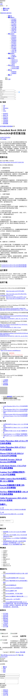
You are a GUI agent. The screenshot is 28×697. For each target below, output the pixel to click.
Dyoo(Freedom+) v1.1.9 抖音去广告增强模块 (15, 434)
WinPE (13, 64)
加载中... (3, 504)
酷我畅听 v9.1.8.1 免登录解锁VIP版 (12, 544)
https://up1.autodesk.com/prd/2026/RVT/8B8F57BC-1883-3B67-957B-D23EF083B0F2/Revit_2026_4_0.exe (14, 309)
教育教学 (13, 42)
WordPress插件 (15, 68)
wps (4, 105)
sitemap (17, 652)
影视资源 (13, 71)
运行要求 (5, 693)
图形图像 (13, 20)
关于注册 (5, 626)
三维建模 (5, 380)
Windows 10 (14, 61)
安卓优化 (13, 37)
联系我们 (5, 625)
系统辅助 (13, 29)
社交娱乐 (13, 24)
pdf (4, 109)
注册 (1, 4)
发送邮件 (3, 687)
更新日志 (5, 690)
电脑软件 (5, 118)
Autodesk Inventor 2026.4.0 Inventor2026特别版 (15, 414)
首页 (1, 126)
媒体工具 (13, 22)
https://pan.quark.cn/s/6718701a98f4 (15, 291)
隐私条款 (5, 618)
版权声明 (5, 616)
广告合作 (5, 623)
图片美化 (13, 47)
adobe (4, 111)
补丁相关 (13, 32)
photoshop (5, 108)
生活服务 (13, 48)
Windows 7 (14, 62)
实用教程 (13, 73)
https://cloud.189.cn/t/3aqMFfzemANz (15, 298)
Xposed (13, 55)
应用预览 (5, 691)
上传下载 (13, 27)
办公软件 (13, 19)
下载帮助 (5, 621)
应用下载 (5, 695)
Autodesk (5, 383)
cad (4, 106)
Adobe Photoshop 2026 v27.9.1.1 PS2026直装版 (15, 409)
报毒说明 (5, 620)
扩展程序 (13, 56)
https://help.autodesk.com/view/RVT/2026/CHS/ (12, 162)
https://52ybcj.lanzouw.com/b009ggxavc (11, 350)
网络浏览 (13, 25)
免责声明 (5, 615)
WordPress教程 (15, 66)
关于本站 (5, 613)
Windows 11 (14, 59)
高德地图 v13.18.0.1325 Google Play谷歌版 (14, 531)
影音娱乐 (13, 38)
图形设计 (5, 381)
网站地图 (22, 652)
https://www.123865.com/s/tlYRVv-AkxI (16, 297)
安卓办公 (13, 35)
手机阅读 (13, 40)
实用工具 (13, 30)
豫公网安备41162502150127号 (9, 655)
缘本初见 (9, 396)
